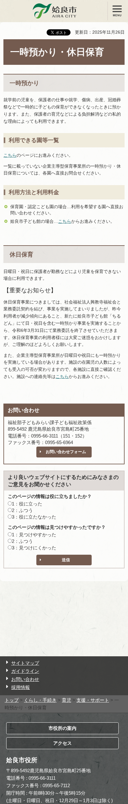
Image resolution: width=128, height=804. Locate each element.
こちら (9, 155)
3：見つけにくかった (34, 547)
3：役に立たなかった (34, 516)
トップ (12, 700)
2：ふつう (22, 510)
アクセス (62, 743)
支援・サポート (92, 700)
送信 (66, 560)
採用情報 (20, 687)
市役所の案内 (62, 728)
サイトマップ (25, 663)
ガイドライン (25, 671)
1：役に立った (27, 503)
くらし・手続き (40, 700)
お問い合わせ (25, 679)
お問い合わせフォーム (66, 451)
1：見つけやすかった (34, 534)
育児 (66, 700)
